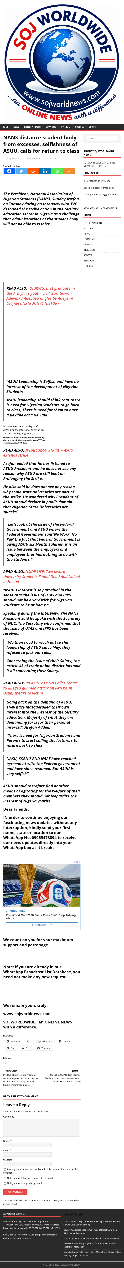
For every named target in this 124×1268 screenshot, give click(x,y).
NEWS (16, 126)
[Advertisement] (42, 259)
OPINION (65, 126)
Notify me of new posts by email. (24, 1183)
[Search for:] (102, 138)
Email (6, 1150)
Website (7, 1159)
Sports (93, 126)
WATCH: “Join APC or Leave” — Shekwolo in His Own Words (91, 1238)
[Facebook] (9, 171)
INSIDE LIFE (89, 249)
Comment (8, 1116)
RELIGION (88, 260)
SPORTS (87, 255)
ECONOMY (51, 126)
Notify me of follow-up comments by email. (30, 1178)
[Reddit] (33, 171)
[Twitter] (21, 171)
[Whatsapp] (57, 171)
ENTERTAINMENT (32, 126)
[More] (69, 171)
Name (6, 1141)
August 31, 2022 (14, 158)
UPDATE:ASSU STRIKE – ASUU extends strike (38, 452)
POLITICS (79, 126)
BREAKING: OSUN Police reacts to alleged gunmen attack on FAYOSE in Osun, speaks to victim (40, 687)
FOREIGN (88, 265)
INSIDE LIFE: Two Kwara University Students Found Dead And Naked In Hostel (41, 576)
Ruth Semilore (33, 158)
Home (5, 126)
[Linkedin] (45, 171)
